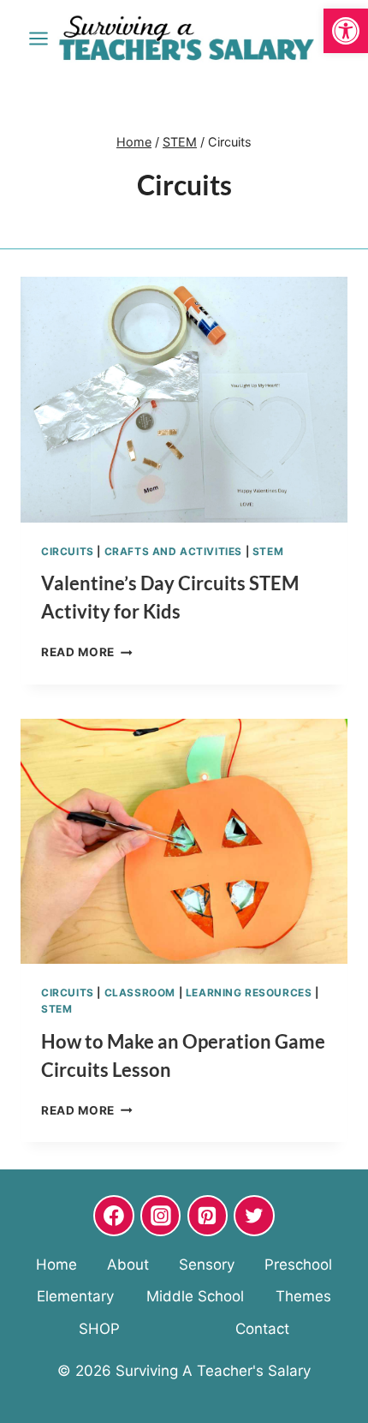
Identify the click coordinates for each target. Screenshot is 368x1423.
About (128, 1264)
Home (56, 1264)
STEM (267, 551)
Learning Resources (249, 992)
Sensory (206, 1264)
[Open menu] (39, 38)
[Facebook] (113, 1215)
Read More (87, 652)
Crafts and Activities (173, 551)
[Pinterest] (208, 1215)
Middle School (195, 1296)
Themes (303, 1296)
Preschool (298, 1264)
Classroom (139, 992)
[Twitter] (254, 1215)
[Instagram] (160, 1215)
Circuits (67, 551)
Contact (262, 1328)
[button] (345, 31)
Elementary (75, 1296)
